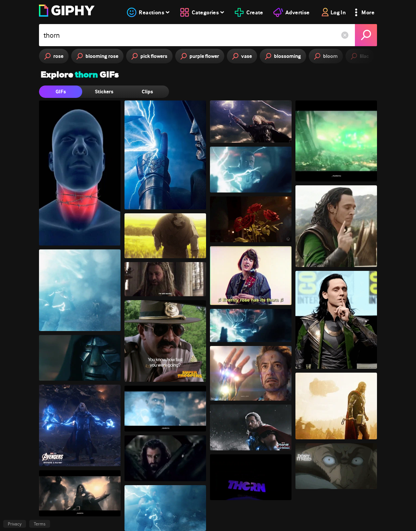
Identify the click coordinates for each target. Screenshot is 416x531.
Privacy (14, 523)
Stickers (104, 91)
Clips (147, 91)
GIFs (61, 91)
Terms (40, 523)
